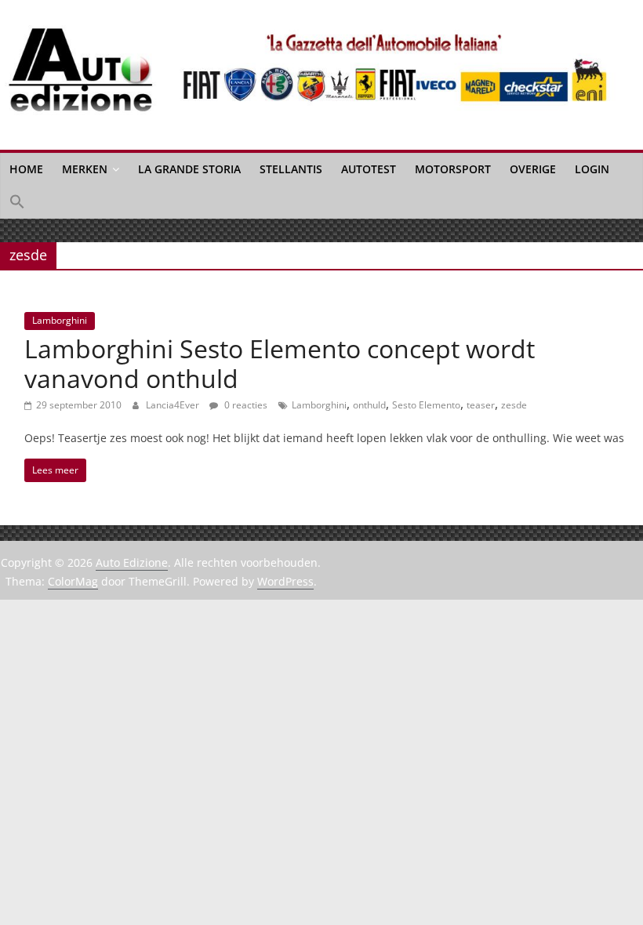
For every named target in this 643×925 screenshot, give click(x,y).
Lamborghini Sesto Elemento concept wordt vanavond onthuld (279, 363)
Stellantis (291, 168)
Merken (84, 168)
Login (592, 168)
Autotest (368, 168)
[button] (17, 202)
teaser (481, 405)
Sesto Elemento (426, 405)
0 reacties (244, 405)
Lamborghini (59, 320)
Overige (533, 168)
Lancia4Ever (174, 405)
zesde (514, 405)
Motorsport (453, 168)
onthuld (369, 405)
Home (26, 168)
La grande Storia (189, 168)
